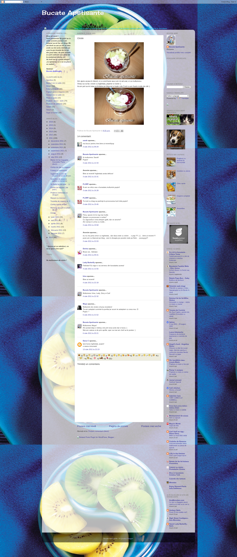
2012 (51, 135)
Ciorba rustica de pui (58, 204)
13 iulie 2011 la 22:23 (91, 349)
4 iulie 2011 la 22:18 (91, 283)
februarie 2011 (57, 230)
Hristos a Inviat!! (175, 390)
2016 (51, 122)
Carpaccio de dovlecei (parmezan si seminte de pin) (178, 336)
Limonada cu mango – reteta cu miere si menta (179, 303)
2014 (51, 128)
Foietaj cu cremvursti (58, 170)
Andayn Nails (174, 510)
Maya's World (174, 424)
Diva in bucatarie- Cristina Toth (176, 474)
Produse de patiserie (54, 104)
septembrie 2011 (58, 151)
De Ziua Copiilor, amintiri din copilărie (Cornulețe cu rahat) (179, 314)
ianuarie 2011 (56, 233)
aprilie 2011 (55, 224)
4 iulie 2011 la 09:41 (91, 255)
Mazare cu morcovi (57, 198)
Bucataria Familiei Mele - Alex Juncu (179, 267)
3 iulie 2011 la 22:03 (91, 241)
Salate (48, 107)
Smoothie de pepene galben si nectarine (58, 180)
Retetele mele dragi (177, 286)
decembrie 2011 (57, 141)
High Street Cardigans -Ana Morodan (179, 519)
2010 (51, 237)
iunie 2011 (55, 217)
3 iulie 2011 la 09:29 (91, 147)
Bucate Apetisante (73, 12)
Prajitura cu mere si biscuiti (179, 364)
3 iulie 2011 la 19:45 (91, 204)
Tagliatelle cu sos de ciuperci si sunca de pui (60, 175)
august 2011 (56, 154)
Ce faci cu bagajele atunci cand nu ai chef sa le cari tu (179, 503)
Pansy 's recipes (176, 370)
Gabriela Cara (175, 396)
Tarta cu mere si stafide (177, 410)
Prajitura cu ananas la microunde (181, 160)
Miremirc (172, 483)
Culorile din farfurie (177, 479)
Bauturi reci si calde (54, 83)
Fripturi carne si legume (55, 92)
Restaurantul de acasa (178, 416)
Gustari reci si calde (54, 95)
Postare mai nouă (86, 426)
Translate (185, 98)
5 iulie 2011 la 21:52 (91, 315)
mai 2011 (55, 220)
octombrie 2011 (57, 147)
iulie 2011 (55, 157)
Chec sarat (181, 183)
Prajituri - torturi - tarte (55, 101)
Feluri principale (52, 89)
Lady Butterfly (89, 262)
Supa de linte (174, 426)
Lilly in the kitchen (177, 453)
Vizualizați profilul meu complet (179, 52)
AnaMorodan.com (176, 500)
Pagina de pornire (118, 426)
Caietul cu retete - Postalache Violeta (177, 468)
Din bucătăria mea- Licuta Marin (177, 361)
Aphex (172, 322)
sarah (85, 140)
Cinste (52, 213)
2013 (51, 132)
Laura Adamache (176, 332)
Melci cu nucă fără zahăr (178, 435)
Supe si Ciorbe (52, 113)
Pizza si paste (51, 98)
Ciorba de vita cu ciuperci (60, 167)
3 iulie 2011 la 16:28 (91, 190)
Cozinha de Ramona (177, 441)
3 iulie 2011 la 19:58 (91, 225)
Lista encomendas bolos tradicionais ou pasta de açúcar (178, 445)
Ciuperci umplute (183, 196)
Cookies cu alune (183, 171)
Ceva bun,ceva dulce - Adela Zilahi (178, 407)
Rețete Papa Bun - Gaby (179, 278)
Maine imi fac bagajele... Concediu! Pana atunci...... (59, 162)
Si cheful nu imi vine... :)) (60, 184)
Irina (85, 276)
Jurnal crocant (175, 380)
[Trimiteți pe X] (120, 131)
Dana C (86, 341)
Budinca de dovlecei (176, 280)
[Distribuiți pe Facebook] (122, 131)
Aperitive (49, 80)
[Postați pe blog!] (117, 131)
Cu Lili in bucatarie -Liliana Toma (177, 253)
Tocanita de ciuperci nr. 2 (60, 201)
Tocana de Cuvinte (177, 310)
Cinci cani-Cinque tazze (177, 455)
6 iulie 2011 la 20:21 (91, 333)
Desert (48, 86)
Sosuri (48, 110)
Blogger (130, 538)
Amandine (181, 208)
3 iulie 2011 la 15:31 (91, 177)
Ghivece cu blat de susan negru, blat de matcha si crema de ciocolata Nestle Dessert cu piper (178, 351)
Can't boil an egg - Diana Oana (177, 432)
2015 (51, 125)
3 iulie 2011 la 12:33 (91, 163)
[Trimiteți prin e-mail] (115, 131)
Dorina (85, 249)
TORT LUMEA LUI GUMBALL (175, 399)
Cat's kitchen (174, 388)
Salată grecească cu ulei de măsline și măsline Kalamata (179, 258)
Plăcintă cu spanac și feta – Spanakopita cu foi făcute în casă (179, 290)
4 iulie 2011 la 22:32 (91, 296)
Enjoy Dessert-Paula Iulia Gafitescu (177, 487)
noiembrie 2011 (57, 144)
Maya (85, 304)
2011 (51, 138)
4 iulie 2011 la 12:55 (91, 269)
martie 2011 (56, 227)
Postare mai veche (151, 426)
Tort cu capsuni (174, 418)
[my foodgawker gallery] (178, 243)
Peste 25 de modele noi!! (178, 512)
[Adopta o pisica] (180, 124)
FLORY (86, 184)
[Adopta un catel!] (176, 149)
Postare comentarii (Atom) (98, 431)
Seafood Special (175, 382)
